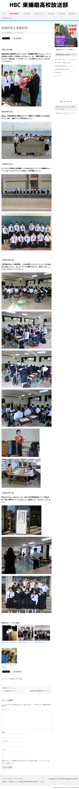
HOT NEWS (27, 13)
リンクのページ (59, 76)
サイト (4, 750)
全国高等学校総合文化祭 (62, 69)
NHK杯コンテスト (39, 13)
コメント (5, 709)
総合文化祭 (51, 13)
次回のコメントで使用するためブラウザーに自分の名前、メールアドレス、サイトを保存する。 (26, 762)
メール (5, 741)
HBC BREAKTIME (7, 18)
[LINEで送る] (17, 38)
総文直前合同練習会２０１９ (40, 691)
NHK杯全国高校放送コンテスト (64, 66)
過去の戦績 (72, 13)
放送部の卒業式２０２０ (25, 642)
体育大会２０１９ (9, 691)
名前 (4, 732)
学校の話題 (62, 13)
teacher (9, 33)
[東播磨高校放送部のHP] (39, 8)
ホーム (4, 13)
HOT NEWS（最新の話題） (63, 62)
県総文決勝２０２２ (40, 642)
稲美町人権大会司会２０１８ (9, 643)
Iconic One (56, 787)
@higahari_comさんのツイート (66, 113)
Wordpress (75, 787)
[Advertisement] (67, 90)
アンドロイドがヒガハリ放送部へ (9, 666)
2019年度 (12, 678)
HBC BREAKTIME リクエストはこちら (66, 59)
